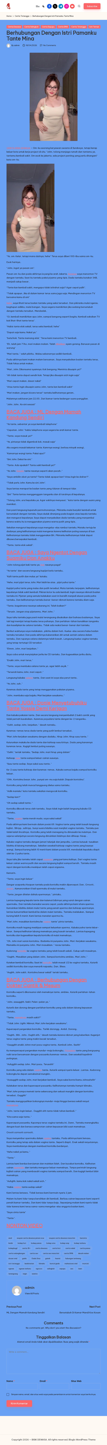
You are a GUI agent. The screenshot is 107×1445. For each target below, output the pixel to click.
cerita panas (85, 1248)
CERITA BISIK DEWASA (18, 148)
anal (10, 1238)
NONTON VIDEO (25, 1226)
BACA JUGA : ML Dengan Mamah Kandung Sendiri (44, 414)
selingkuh (51, 1269)
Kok (42, 564)
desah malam (83, 1253)
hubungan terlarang (73, 1258)
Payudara (70, 1050)
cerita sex (34, 1253)
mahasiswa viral (71, 1263)
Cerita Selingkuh (31, 27)
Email (43, 1381)
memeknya (20, 1017)
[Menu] (37, 6)
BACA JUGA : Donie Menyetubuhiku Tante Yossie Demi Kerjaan (47, 705)
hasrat (57, 1258)
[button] (92, 6)
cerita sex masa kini (51, 1253)
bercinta (83, 1238)
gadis (24, 1258)
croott (10, 888)
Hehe (9, 303)
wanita (34, 1274)
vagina (18, 818)
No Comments (49, 45)
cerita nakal (70, 1248)
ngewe (11, 1269)
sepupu (62, 1269)
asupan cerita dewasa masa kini (62, 1238)
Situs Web (76, 1381)
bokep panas (36, 1243)
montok (85, 1263)
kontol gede (55, 1263)
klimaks (42, 1263)
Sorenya (72, 273)
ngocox (39, 1269)
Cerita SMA (63, 27)
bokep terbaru (80, 1243)
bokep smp (64, 1243)
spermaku (19, 1167)
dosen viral (12, 1258)
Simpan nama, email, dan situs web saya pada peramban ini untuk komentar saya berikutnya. (53, 1394)
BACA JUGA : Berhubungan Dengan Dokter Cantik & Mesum (47, 982)
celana (29, 677)
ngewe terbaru (25, 1269)
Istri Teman (94, 27)
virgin (25, 1274)
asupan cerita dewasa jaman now (30, 1238)
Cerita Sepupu (48, 27)
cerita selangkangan (16, 1253)
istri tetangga (14, 1263)
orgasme (48, 859)
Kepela (20, 471)
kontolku (21, 950)
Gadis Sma (36, 1258)
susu (17, 758)
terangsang (13, 1274)
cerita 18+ (26, 1248)
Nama (11, 1381)
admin (29, 1288)
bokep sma (50, 1243)
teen (80, 1269)
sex (71, 1269)
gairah (47, 1258)
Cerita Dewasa (14, 27)
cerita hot (56, 1248)
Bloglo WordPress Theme (82, 1439)
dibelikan (60, 344)
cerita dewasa (41, 1248)
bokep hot (22, 1243)
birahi (10, 1243)
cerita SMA (68, 1253)
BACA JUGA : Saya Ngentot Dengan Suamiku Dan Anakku (47, 555)
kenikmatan (29, 1263)
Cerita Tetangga (78, 27)
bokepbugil (12, 1248)
